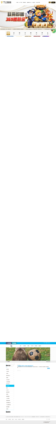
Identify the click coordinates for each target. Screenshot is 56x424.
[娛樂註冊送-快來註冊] (28, 354)
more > (48, 368)
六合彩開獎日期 (8, 404)
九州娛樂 (7, 371)
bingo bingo (7, 383)
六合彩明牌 (7, 398)
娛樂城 (7, 377)
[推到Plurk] (47, 361)
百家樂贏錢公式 (8, 402)
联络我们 (23, 419)
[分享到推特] (49, 361)
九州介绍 (16, 419)
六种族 (13, 419)
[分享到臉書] (46, 361)
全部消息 (7, 369)
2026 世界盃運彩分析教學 (46, 422)
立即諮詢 (9, 343)
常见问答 (19, 419)
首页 (6, 419)
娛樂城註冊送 (8, 400)
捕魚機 (7, 394)
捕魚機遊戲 (7, 396)
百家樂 (7, 373)
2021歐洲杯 (7, 379)
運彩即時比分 (8, 375)
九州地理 (9, 419)
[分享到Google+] (48, 361)
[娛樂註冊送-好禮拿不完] (11, 346)
